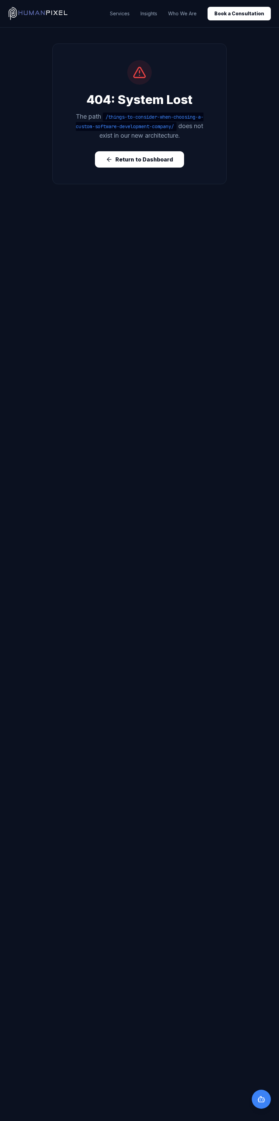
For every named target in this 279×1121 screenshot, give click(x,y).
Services (120, 13)
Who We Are (182, 13)
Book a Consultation (239, 13)
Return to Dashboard (144, 159)
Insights (149, 13)
